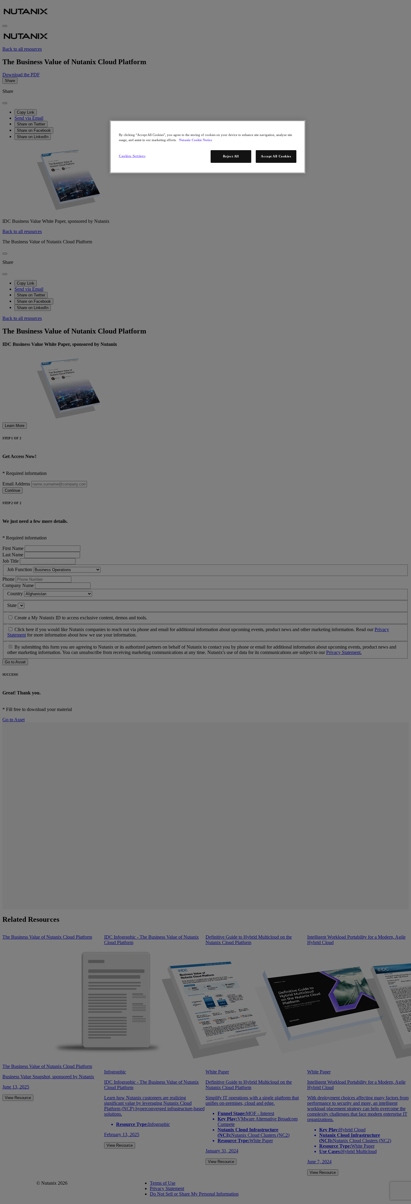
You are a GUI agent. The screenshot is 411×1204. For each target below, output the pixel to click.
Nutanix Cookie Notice (195, 140)
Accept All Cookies (276, 156)
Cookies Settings (132, 156)
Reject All (231, 156)
